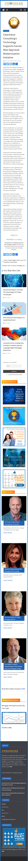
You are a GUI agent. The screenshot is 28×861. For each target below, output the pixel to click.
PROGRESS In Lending (16, 61)
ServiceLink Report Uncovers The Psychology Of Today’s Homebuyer (13, 292)
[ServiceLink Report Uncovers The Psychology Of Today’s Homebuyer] (14, 275)
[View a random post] (24, 10)
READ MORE (8, 533)
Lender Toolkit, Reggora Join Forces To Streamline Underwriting (14, 261)
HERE (23, 689)
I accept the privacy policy (15, 374)
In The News (6, 30)
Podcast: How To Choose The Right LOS (13, 265)
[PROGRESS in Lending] (3, 10)
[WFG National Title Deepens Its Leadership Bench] (14, 303)
